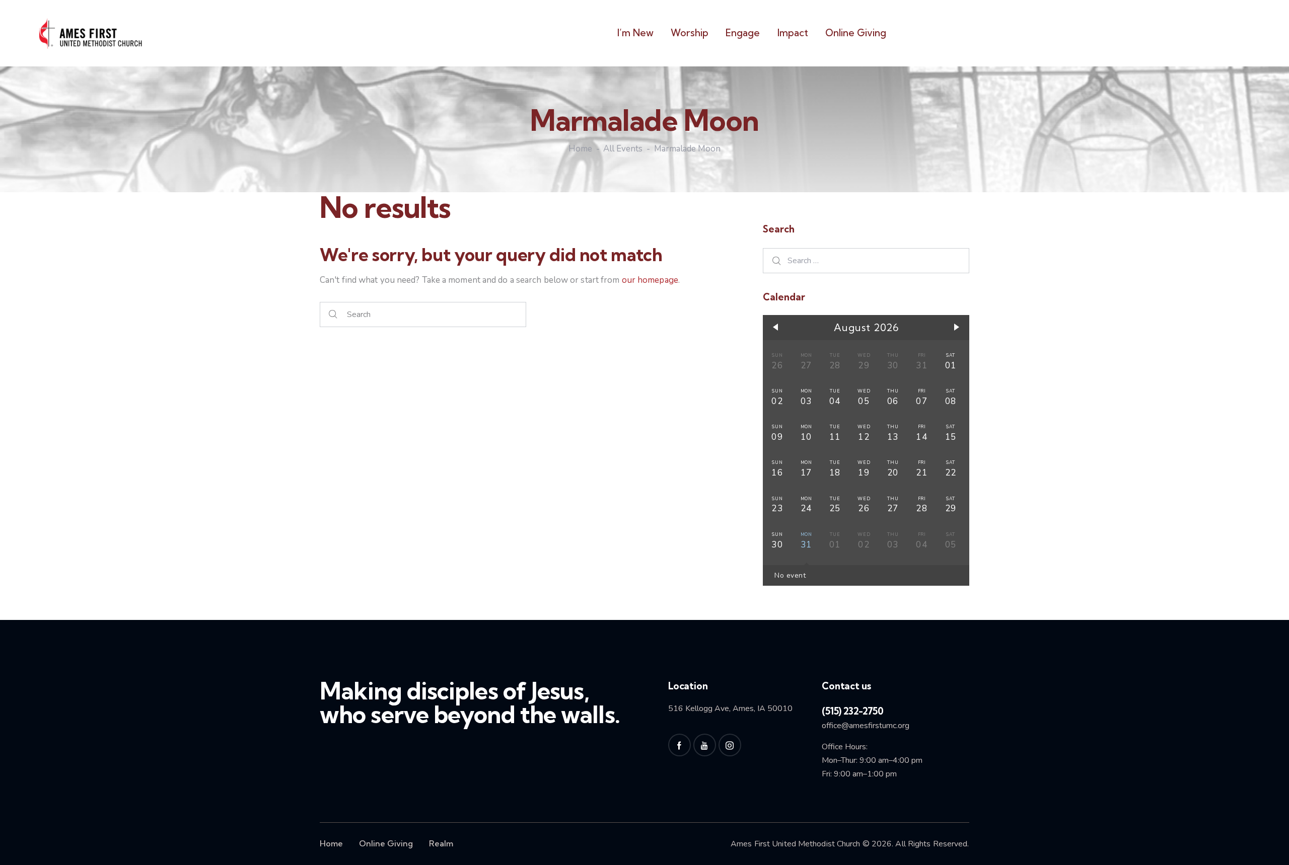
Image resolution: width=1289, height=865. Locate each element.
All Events (622, 149)
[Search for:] (866, 260)
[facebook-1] (679, 745)
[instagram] (730, 745)
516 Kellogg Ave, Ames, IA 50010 (730, 708)
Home (580, 149)
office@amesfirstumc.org (865, 725)
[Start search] (333, 315)
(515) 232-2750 (852, 711)
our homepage (650, 280)
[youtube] (704, 745)
